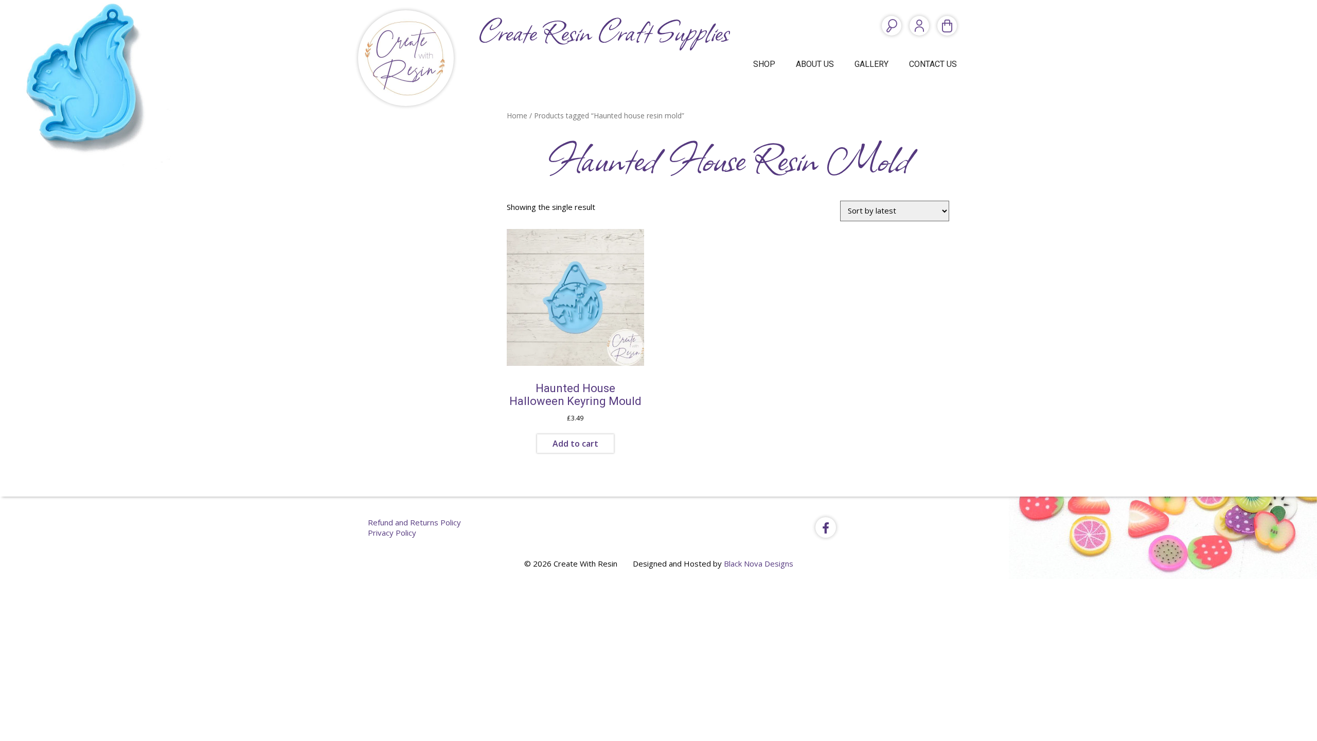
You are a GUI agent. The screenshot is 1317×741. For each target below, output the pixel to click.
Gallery (871, 64)
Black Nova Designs (758, 563)
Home (517, 115)
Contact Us (933, 64)
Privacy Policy (392, 532)
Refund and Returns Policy (414, 522)
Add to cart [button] (575, 443)
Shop (764, 64)
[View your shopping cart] (947, 26)
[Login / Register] (919, 26)
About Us (815, 64)
